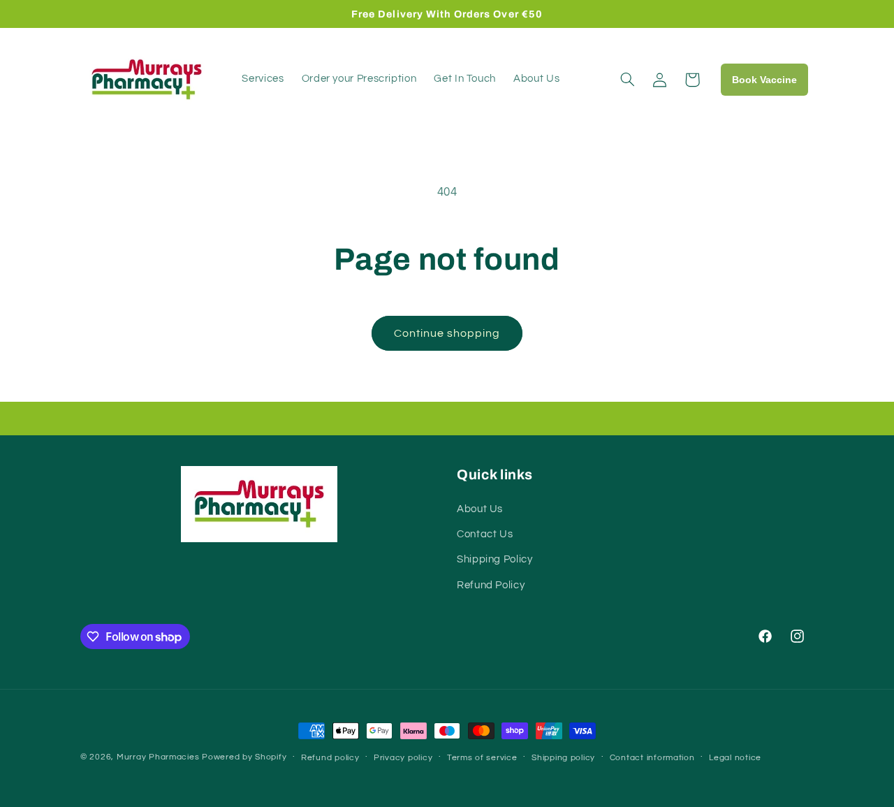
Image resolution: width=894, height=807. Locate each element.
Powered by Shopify (244, 757)
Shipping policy (563, 758)
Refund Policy (491, 585)
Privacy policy (403, 758)
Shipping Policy (494, 559)
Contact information (652, 758)
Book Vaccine (764, 79)
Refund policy (330, 758)
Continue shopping (447, 333)
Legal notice (735, 758)
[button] (628, 80)
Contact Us (485, 534)
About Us (480, 509)
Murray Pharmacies (158, 757)
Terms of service (482, 758)
